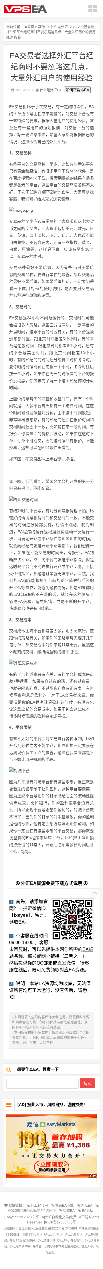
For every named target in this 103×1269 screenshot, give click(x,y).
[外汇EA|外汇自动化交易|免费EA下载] (27, 9)
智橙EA (69, 1211)
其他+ (42, 27)
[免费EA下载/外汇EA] (51, 1146)
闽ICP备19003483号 (60, 1222)
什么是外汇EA (61, 27)
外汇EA (87, 1206)
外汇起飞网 (40, 1206)
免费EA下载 (65, 1206)
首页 (30, 27)
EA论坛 (88, 1211)
